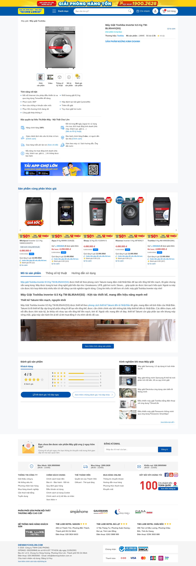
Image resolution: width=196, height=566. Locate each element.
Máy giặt (24, 21)
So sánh (172, 29)
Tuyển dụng (23, 496)
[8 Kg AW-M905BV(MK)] (162, 215)
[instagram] (176, 475)
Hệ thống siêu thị (25, 482)
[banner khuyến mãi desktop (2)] (98, 3)
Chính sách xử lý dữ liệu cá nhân (60, 496)
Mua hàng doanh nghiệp (28, 489)
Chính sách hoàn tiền (55, 479)
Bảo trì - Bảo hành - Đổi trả (57, 482)
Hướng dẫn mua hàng (112, 482)
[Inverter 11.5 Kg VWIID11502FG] (34, 215)
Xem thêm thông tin (168, 489)
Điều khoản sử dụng (54, 489)
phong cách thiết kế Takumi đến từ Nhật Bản (109, 305)
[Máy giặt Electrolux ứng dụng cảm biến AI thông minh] (127, 393)
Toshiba (120, 36)
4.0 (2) (162, 36)
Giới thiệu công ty (25, 479)
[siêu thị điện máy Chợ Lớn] (31, 11)
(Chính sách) (31, 139)
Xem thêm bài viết (167, 422)
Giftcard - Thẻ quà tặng (85, 482)
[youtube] (171, 475)
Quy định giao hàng (54, 486)
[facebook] (167, 475)
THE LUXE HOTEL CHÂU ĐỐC (150, 524)
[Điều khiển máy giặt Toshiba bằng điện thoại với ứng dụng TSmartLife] (127, 404)
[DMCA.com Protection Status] (143, 550)
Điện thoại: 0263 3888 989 (108, 534)
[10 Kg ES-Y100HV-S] (98, 215)
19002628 (60, 246)
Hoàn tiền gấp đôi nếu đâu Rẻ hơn (34, 260)
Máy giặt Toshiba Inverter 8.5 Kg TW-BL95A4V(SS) (45, 282)
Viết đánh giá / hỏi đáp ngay (47, 395)
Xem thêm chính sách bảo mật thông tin (32, 561)
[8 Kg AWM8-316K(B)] (66, 215)
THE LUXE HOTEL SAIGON (68, 524)
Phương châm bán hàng (28, 486)
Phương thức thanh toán (113, 486)
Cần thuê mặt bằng (26, 493)
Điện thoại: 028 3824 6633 (67, 534)
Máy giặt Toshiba (37, 21)
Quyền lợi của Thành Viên (86, 479)
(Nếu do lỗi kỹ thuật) (73, 131)
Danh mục (63, 11)
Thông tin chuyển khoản (113, 479)
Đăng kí (164, 449)
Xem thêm (51, 500)
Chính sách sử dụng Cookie (58, 493)
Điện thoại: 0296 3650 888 (148, 534)
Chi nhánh (144, 11)
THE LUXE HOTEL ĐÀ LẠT (109, 524)
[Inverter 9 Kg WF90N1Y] (130, 215)
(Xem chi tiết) (53, 145)
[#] (128, 552)
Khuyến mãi (108, 489)
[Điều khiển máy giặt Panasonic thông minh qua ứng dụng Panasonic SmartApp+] (127, 415)
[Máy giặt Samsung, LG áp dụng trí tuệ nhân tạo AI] (127, 370)
